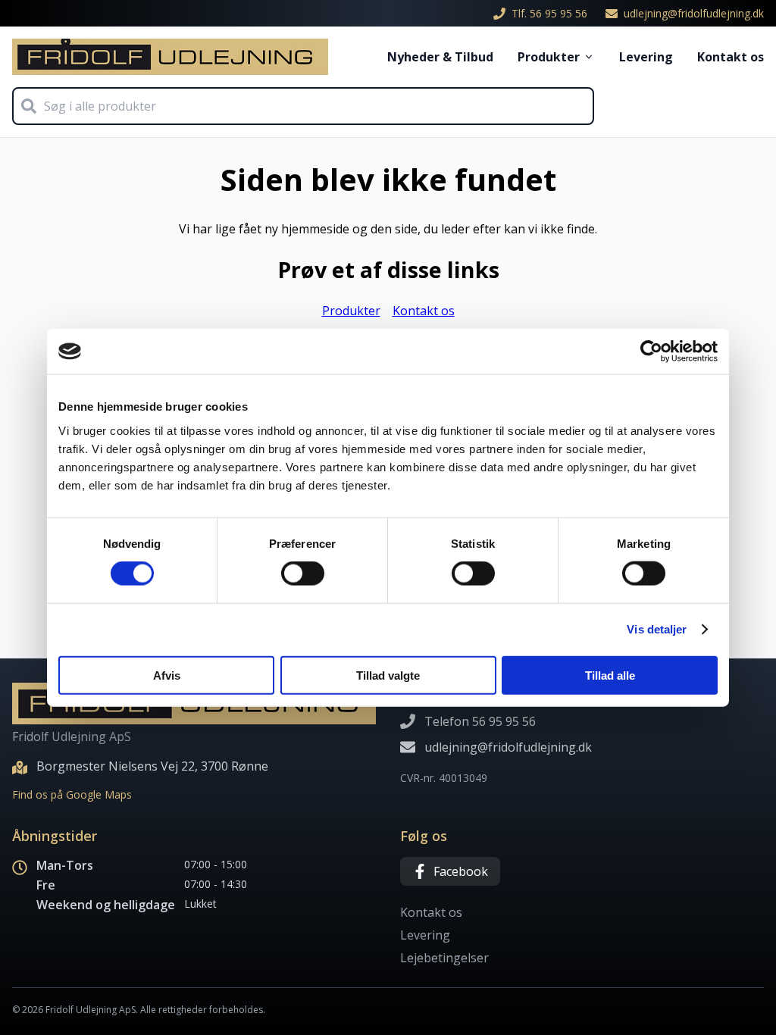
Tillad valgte (388, 674)
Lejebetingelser (444, 957)
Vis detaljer (657, 629)
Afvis (166, 674)
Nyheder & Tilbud (440, 56)
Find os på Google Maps (72, 794)
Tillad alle (610, 674)
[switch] (302, 573)
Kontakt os (730, 56)
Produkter (549, 56)
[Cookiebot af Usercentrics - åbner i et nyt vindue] (651, 351)
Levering (646, 56)
